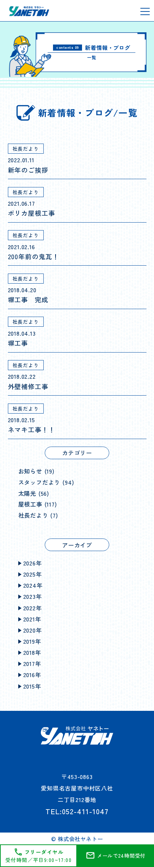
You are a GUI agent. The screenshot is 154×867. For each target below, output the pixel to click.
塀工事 (18, 343)
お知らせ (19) (36, 471)
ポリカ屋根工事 (31, 213)
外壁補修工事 (28, 386)
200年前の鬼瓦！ (33, 256)
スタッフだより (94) (46, 482)
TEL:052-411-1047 (77, 811)
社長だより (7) (38, 515)
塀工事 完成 (28, 299)
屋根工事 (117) (37, 504)
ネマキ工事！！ (31, 429)
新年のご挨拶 (28, 169)
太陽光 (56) (34, 493)
